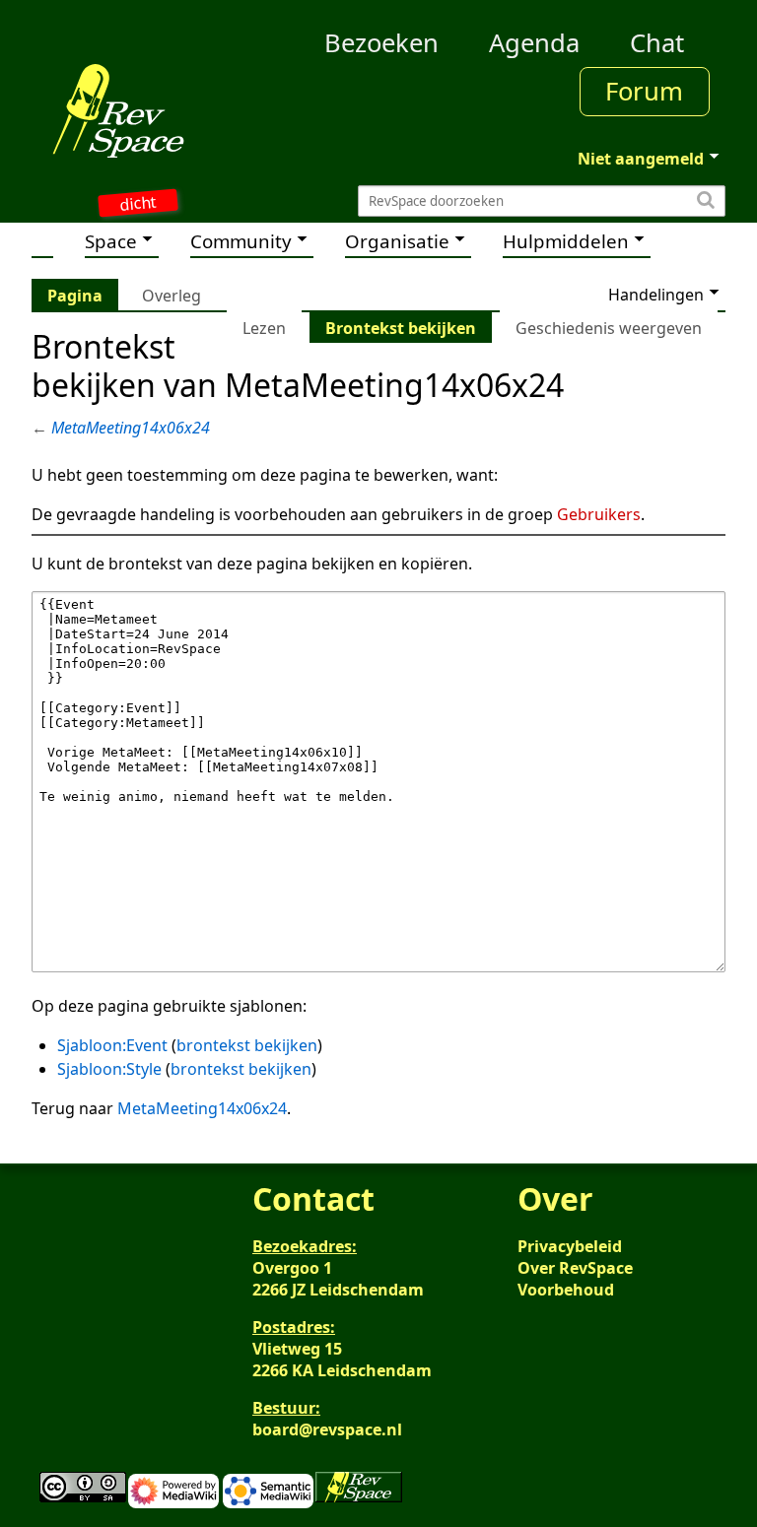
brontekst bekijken (246, 1045)
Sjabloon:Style (109, 1069)
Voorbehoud (565, 1289)
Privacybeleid (569, 1246)
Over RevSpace (575, 1268)
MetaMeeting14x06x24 (130, 427)
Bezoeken (381, 43)
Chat (657, 43)
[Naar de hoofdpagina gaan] (118, 110)
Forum (644, 91)
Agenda (534, 43)
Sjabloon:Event (112, 1045)
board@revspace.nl (327, 1429)
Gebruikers (599, 514)
